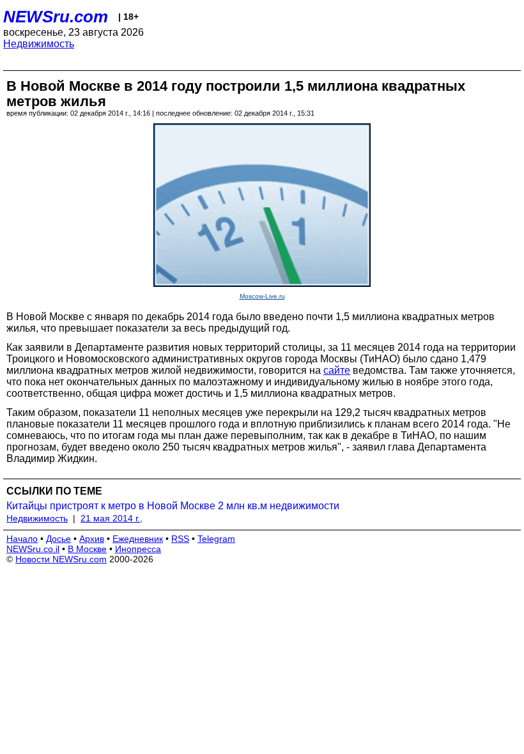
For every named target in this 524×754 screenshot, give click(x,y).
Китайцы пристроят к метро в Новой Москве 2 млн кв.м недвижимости (172, 505)
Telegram (216, 539)
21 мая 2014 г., (112, 518)
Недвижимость (38, 43)
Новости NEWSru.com (61, 559)
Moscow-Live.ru (262, 296)
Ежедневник (137, 539)
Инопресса (138, 549)
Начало (22, 539)
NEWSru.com (55, 16)
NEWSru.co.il (32, 549)
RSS (180, 539)
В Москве (87, 549)
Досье (58, 539)
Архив (91, 539)
